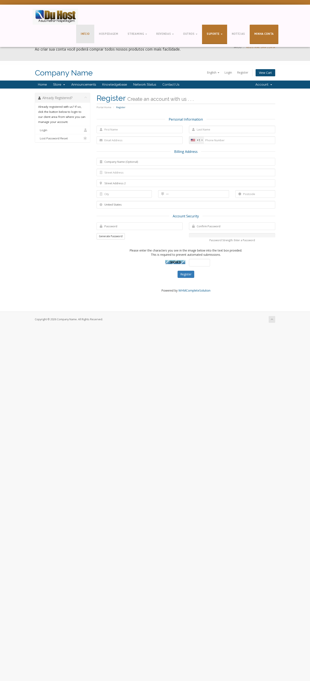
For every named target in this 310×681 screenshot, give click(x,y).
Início (85, 34)
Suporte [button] (213, 34)
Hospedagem (108, 34)
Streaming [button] (136, 34)
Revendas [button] (164, 34)
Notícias (238, 34)
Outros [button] (189, 34)
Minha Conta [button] (264, 34)
